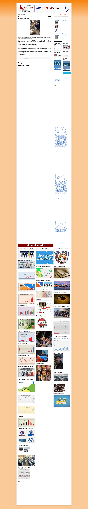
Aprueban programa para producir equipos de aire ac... (61, 137)
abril (56, 235)
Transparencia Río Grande (57, 79)
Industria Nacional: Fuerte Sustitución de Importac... (60, 226)
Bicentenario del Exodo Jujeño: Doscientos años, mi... (61, 168)
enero (56, 237)
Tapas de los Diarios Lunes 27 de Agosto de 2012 (60, 146)
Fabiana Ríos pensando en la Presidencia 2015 (60, 231)
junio (56, 233)
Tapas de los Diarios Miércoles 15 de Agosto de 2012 (61, 228)
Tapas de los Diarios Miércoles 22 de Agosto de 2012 (61, 180)
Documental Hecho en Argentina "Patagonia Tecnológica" (61, 193)
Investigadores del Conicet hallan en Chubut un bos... (61, 187)
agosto (56, 106)
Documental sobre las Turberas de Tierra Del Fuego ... (61, 225)
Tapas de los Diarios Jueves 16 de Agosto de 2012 (60, 222)
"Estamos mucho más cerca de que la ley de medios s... (61, 138)
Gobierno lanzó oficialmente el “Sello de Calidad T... (60, 121)
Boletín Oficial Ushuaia (57, 81)
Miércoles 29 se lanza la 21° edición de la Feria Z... (60, 135)
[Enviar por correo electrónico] (24, 58)
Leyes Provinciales (57, 77)
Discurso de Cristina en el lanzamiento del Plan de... (60, 132)
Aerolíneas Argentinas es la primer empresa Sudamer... (61, 126)
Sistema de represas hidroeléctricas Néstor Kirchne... (60, 179)
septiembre (56, 105)
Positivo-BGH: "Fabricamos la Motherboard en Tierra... (61, 214)
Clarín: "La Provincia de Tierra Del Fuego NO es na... (61, 171)
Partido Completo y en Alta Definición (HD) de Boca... (61, 144)
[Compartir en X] (26, 58)
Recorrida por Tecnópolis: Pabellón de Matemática (60, 183)
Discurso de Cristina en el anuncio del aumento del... (60, 130)
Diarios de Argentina (67, 73)
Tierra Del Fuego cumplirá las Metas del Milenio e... (60, 198)
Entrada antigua (49, 87)
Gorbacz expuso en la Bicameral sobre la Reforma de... (61, 128)
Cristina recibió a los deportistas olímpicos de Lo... (60, 216)
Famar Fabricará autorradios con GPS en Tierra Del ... (61, 131)
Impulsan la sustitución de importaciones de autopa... (61, 190)
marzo (56, 236)
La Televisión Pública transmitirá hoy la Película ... (60, 197)
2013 (55, 100)
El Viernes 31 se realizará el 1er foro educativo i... (60, 148)
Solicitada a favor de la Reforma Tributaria (59, 223)
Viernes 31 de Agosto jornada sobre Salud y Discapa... (61, 215)
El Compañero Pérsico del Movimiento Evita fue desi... (61, 142)
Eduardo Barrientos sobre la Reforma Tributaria (60, 127)
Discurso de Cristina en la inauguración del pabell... (60, 143)
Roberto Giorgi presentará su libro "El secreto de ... (60, 149)
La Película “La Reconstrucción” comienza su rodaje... (61, 136)
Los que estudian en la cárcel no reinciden (59, 151)
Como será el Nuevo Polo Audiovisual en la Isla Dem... (61, 123)
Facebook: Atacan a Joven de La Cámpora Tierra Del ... (61, 188)
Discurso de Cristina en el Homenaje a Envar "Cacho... (61, 175)
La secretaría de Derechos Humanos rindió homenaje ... (61, 170)
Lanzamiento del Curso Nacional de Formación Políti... (61, 172)
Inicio (35, 87)
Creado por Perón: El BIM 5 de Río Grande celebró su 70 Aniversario (63, 21)
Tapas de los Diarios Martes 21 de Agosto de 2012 (60, 185)
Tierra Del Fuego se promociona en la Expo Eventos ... (61, 217)
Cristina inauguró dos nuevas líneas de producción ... (61, 227)
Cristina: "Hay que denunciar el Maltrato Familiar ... (60, 177)
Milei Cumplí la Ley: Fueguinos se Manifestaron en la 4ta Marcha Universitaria (62, 33)
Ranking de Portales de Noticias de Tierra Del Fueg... (61, 195)
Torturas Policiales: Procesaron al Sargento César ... (60, 181)
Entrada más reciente (21, 87)
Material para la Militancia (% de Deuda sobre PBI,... (61, 129)
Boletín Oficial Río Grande (57, 78)
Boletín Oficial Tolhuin (57, 80)
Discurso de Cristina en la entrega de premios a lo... (60, 220)
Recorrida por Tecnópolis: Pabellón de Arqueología (60, 176)
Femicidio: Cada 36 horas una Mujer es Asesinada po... (61, 174)
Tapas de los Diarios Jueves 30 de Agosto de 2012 (60, 125)
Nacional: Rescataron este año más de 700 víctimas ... (61, 191)
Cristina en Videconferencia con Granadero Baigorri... (61, 224)
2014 (55, 99)
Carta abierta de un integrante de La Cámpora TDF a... (61, 186)
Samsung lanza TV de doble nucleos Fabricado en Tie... (61, 194)
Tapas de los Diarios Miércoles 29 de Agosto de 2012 (61, 134)
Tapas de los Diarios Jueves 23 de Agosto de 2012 (60, 169)
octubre (56, 104)
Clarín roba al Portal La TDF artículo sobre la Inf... (60, 184)
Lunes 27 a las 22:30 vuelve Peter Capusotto (60, 147)
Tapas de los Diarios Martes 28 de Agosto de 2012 (60, 140)
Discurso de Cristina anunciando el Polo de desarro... (61, 124)
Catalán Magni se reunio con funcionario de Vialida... (61, 122)
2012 (55, 101)
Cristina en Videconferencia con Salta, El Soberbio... (60, 133)
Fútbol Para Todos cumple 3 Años (59, 150)
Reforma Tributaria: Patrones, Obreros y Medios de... (61, 196)
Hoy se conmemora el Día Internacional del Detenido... (61, 120)
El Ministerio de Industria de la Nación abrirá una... (60, 192)
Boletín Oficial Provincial (57, 73)
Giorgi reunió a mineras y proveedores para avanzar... (61, 139)
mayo (56, 234)
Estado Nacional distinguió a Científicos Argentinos (60, 221)
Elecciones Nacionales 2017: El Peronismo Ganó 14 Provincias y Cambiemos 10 (63, 29)
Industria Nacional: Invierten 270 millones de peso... (60, 230)
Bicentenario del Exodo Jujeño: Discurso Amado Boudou (61, 167)
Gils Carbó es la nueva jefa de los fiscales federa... (60, 219)
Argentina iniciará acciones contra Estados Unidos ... (60, 182)
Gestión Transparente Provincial (57, 75)
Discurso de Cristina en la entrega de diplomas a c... (60, 141)
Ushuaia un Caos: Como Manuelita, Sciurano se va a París (63, 35)
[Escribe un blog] (25, 58)
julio (56, 232)
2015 (55, 98)
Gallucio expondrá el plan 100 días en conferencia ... (61, 145)
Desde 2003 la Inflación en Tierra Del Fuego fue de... (61, 189)
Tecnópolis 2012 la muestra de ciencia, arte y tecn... (60, 218)
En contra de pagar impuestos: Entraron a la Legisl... (60, 213)
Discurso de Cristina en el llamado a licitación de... (60, 178)
